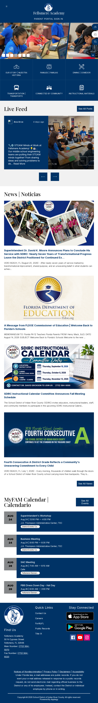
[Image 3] (11, 55)
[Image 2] (7, 55)
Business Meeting (30, 539)
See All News (85, 483)
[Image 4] (15, 55)
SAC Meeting (28, 562)
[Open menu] (6, 6)
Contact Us (40, 613)
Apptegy (54, 699)
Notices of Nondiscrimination (28, 671)
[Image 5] (19, 55)
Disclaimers (64, 671)
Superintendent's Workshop (36, 515)
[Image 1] (3, 55)
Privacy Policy (51, 671)
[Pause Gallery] (93, 55)
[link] (48, 19)
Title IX (38, 633)
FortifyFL (39, 623)
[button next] (92, 161)
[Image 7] (28, 55)
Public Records (42, 628)
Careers (39, 618)
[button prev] (82, 161)
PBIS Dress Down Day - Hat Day (38, 585)
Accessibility (78, 671)
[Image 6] (24, 55)
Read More (19, 163)
